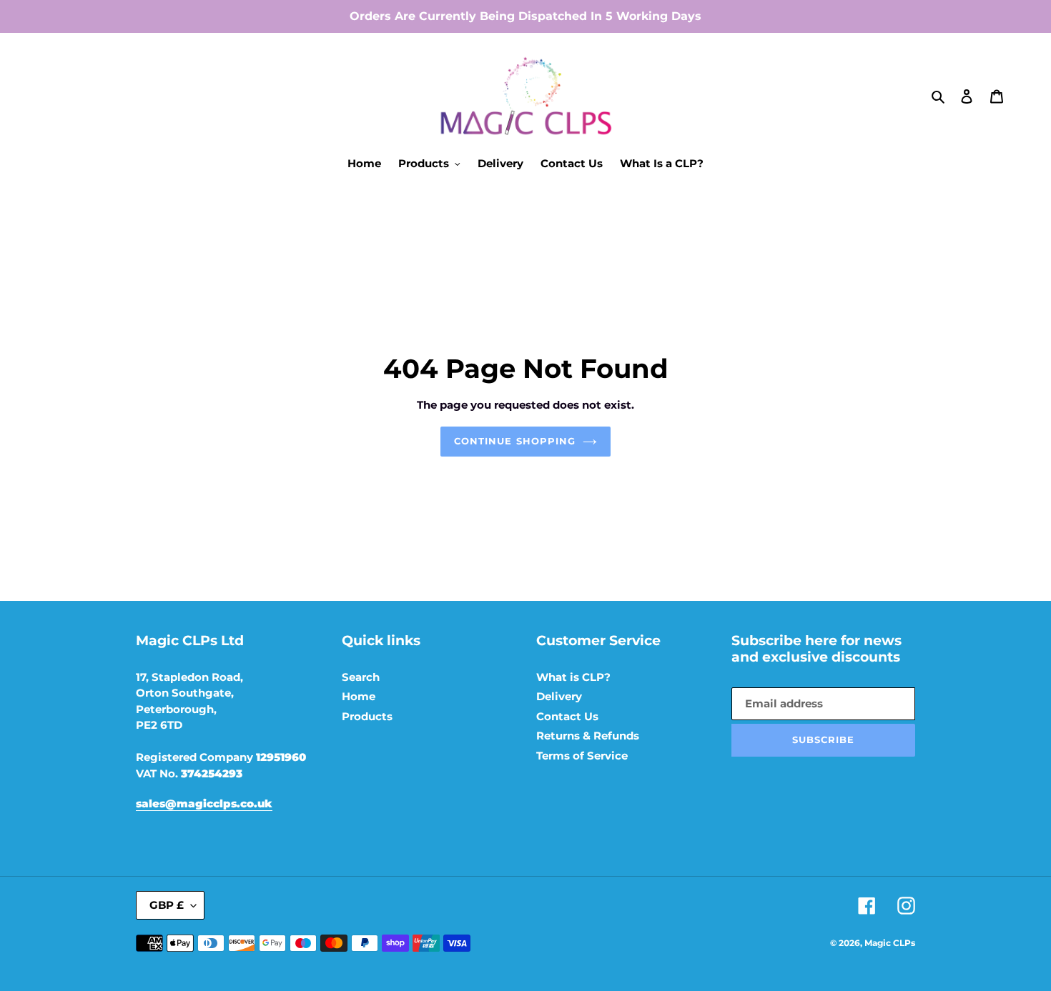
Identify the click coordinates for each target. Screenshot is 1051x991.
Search (361, 677)
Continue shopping (515, 441)
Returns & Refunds (587, 735)
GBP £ (166, 905)
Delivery (559, 696)
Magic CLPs (889, 942)
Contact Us (567, 716)
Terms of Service (582, 755)
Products (367, 716)
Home (358, 696)
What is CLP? (573, 677)
